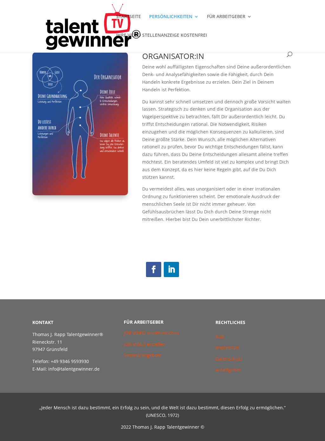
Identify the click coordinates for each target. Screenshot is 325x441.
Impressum (228, 348)
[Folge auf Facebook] (153, 269)
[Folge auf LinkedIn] (171, 269)
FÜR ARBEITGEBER (226, 16)
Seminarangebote (143, 355)
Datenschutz (229, 359)
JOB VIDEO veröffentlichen (151, 333)
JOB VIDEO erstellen (145, 344)
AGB (221, 337)
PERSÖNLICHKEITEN (170, 16)
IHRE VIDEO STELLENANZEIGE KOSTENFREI (161, 35)
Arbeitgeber (228, 370)
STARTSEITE (128, 16)
